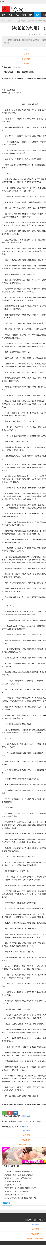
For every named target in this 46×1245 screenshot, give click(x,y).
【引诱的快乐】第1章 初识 (13, 1181)
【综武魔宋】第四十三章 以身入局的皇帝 (18, 1175)
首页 (3, 15)
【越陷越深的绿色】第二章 (13, 1195)
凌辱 (31, 15)
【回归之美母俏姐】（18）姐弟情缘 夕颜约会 (24, 1121)
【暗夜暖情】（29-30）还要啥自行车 (17, 1178)
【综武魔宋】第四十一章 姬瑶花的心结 (17, 1172)
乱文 (37, 15)
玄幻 (24, 15)
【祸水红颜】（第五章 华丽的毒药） (16, 1191)
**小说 (24, 34)
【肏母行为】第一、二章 (12, 1185)
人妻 (10, 15)
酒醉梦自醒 (16, 67)
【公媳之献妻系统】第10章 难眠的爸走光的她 (20, 1198)
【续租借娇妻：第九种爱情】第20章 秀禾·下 (19, 1188)
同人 (17, 15)
